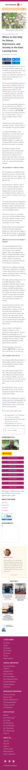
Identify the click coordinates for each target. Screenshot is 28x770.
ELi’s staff (6, 743)
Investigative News (8, 671)
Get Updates (5, 510)
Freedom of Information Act (10, 699)
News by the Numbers (9, 676)
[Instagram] (13, 761)
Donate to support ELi (9, 754)
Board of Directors (8, 751)
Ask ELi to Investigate (8, 34)
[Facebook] (5, 761)
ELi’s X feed (6, 720)
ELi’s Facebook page (8, 718)
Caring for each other (9, 705)
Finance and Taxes (8, 658)
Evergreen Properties (8, 684)
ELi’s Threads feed (8, 728)
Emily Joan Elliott (6, 54)
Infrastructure (6, 687)
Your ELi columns (8, 749)
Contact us (6, 733)
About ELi (4, 502)
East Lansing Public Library (10, 679)
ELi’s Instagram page (9, 731)
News (17, 34)
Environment (6, 653)
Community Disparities (9, 681)
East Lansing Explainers (9, 702)
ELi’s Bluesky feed (8, 723)
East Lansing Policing (9, 666)
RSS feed (5, 715)
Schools (5, 645)
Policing (5, 656)
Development (6, 648)
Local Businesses (7, 707)
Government (6, 643)
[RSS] (9, 761)
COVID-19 (6, 668)
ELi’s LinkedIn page (8, 725)
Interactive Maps (7, 697)
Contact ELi (5, 507)
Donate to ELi (5, 505)
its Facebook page (11, 406)
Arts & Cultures (7, 650)
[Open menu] (23, 9)
